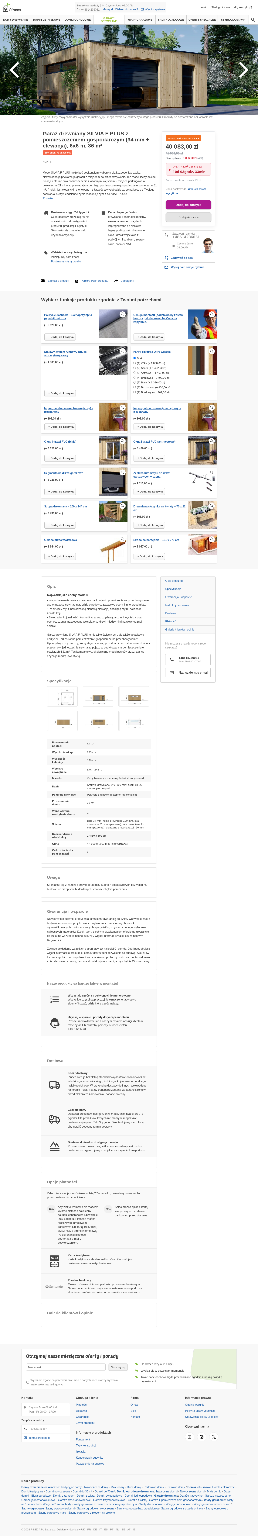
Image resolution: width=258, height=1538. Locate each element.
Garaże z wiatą (137, 1500)
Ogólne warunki (194, 1404)
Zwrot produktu (85, 1422)
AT (129, 1529)
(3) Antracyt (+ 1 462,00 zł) (153, 372)
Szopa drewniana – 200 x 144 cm (65, 506)
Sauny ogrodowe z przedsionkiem (182, 1508)
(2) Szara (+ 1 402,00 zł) (151, 367)
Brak (139, 358)
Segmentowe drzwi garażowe (63, 473)
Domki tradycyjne (32, 1491)
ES (106, 1529)
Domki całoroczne (223, 1487)
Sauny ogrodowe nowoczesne (95, 1508)
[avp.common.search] (253, 20)
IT (100, 1529)
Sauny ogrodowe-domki (60, 1508)
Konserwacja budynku (89, 1457)
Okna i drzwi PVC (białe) (60, 441)
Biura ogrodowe (41, 1495)
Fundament (83, 1439)
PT (112, 1529)
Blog (133, 1410)
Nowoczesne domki (192, 1491)
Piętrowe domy (176, 1487)
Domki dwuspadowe (109, 1495)
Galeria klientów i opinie (179, 629)
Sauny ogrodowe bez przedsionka (138, 1508)
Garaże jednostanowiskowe (38, 1500)
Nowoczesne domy (96, 1487)
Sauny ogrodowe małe (52, 1512)
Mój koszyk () (242, 7)
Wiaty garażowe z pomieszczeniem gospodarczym (105, 1504)
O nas (134, 1404)
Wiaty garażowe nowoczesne (212, 1504)
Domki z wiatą (85, 1495)
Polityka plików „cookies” (200, 1410)
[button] (62, 696)
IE (134, 1529)
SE (123, 1529)
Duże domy (134, 1487)
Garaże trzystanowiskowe (109, 1500)
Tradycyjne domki (167, 1491)
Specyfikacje (173, 588)
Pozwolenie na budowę (90, 1463)
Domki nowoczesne (58, 1491)
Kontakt (203, 7)
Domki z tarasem (63, 1495)
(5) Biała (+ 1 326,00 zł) (151, 382)
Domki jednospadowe (138, 1495)
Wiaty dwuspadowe (151, 1504)
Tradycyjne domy (71, 1487)
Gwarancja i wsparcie (178, 597)
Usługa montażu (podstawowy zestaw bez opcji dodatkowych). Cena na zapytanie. (158, 318)
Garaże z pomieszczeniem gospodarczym (175, 1500)
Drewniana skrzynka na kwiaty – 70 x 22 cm (159, 508)
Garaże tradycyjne (191, 1495)
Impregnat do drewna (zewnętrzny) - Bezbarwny (157, 409)
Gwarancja (82, 1416)
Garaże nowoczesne (218, 1495)
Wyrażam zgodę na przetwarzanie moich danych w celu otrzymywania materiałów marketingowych (74, 1382)
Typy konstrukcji (86, 1445)
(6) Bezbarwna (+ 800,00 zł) (153, 387)
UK (83, 1529)
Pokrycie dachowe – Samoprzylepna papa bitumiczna (68, 316)
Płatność (170, 621)
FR (89, 1529)
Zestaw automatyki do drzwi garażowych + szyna (151, 474)
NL (117, 1529)
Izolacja (80, 1451)
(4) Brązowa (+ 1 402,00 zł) (153, 377)
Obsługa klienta (221, 7)
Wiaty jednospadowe (178, 1504)
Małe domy (117, 1487)
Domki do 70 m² (105, 1491)
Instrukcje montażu (177, 605)
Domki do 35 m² (82, 1491)
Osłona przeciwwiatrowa (60, 539)
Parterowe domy (154, 1487)
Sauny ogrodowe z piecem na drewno (91, 1512)
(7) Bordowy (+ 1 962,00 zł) (153, 392)
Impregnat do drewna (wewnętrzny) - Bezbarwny (68, 409)
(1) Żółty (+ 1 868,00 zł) (151, 363)
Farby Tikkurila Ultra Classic (152, 351)
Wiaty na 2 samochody (57, 1504)
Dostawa (170, 613)
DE (95, 1529)
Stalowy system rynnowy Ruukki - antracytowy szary (66, 353)
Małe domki (214, 1491)
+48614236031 (90, 9)
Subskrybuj (118, 1367)
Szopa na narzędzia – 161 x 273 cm (156, 539)
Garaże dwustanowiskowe (74, 1500)
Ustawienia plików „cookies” (202, 1416)
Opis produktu (174, 580)
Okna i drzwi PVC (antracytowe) (154, 441)
